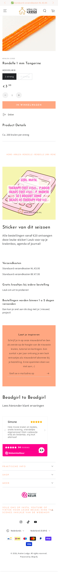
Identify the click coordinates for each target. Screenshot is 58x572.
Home (9, 154)
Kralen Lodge (8, 58)
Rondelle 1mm (41, 154)
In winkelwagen (29, 105)
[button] (44, 10)
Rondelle (28, 154)
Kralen (17, 154)
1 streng (9, 76)
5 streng (25, 76)
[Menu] (5, 10)
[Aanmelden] (49, 373)
